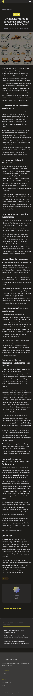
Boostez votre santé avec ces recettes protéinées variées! (14, 631)
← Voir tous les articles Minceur (11, 608)
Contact (4, 685)
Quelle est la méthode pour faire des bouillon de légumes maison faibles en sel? (16, 642)
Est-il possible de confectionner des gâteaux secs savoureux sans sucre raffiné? (16, 637)
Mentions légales (6, 682)
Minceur (9, 9)
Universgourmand (9, 659)
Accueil (4, 9)
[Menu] (29, 1)
